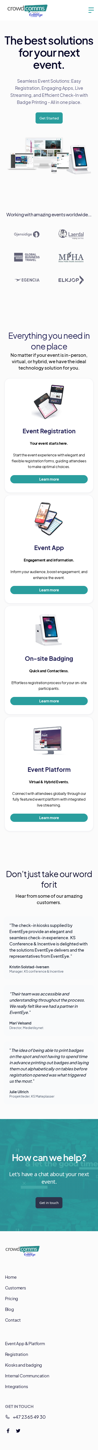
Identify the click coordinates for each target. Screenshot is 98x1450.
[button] (91, 10)
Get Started (49, 118)
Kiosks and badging (23, 1365)
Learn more (49, 479)
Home (11, 1277)
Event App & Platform (25, 1343)
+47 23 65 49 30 (29, 1417)
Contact (13, 1320)
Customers (15, 1287)
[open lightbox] (49, 156)
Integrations (16, 1386)
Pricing (11, 1298)
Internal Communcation (27, 1375)
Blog (9, 1309)
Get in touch (49, 1202)
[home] (27, 10)
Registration (16, 1354)
